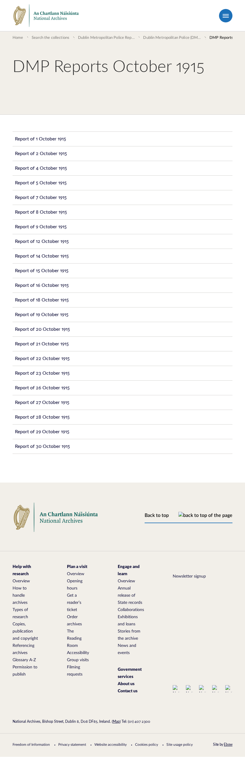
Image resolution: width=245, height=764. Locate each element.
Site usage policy (179, 744)
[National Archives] (46, 16)
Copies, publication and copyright (25, 631)
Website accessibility (110, 744)
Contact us (127, 691)
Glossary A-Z (24, 660)
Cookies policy (146, 744)
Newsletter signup (189, 576)
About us (126, 684)
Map (116, 721)
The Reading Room (74, 638)
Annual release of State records (130, 595)
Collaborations (131, 610)
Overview (21, 581)
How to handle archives (20, 595)
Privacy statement (72, 744)
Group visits (78, 660)
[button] (225, 15)
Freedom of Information (31, 744)
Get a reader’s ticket (74, 602)
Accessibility (78, 653)
